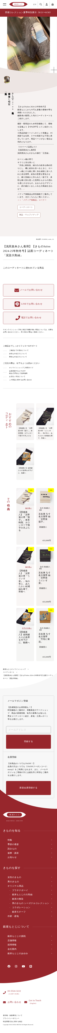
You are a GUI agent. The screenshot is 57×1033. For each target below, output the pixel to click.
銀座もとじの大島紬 (22, 895)
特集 (10, 840)
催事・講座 (13, 853)
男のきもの (13, 882)
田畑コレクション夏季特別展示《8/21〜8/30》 (28, 12)
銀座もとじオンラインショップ (14, 669)
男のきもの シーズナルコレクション (30, 903)
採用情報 (12, 945)
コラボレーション (21, 907)
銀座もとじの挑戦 (17, 936)
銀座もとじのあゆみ (18, 953)
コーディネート (8, 672)
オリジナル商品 (16, 886)
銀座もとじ (18, 4)
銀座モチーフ (19, 912)
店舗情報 (12, 941)
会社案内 (12, 949)
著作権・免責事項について (12, 1015)
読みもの (12, 849)
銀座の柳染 (17, 899)
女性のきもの (14, 877)
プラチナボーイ (20, 890)
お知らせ (12, 857)
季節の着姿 (13, 844)
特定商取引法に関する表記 (12, 1021)
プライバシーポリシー (11, 1018)
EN (34, 4)
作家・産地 (13, 916)
